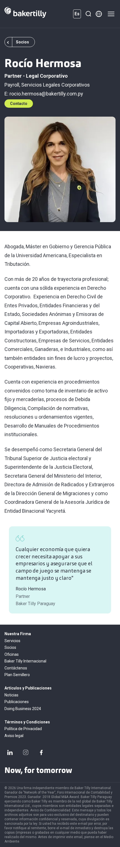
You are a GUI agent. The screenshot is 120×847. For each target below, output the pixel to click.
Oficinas (11, 654)
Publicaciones (16, 701)
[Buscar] (88, 13)
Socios (10, 647)
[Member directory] (98, 14)
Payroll (11, 85)
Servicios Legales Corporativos (55, 85)
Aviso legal (13, 735)
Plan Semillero (17, 674)
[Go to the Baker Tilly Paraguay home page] (25, 14)
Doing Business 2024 (22, 708)
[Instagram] (25, 752)
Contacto (18, 103)
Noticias (11, 695)
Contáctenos (15, 668)
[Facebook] (41, 752)
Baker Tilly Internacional (25, 661)
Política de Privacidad (23, 728)
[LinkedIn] (10, 752)
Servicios (12, 641)
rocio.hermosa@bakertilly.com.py (46, 94)
